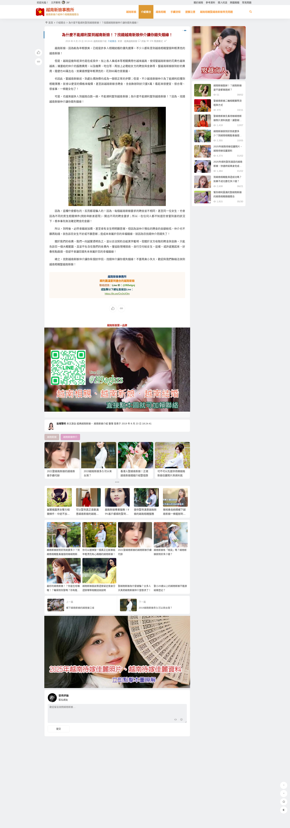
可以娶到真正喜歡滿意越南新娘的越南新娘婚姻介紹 (58, 513)
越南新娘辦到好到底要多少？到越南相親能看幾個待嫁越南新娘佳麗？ (63, 554)
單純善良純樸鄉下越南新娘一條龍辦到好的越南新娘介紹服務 (145, 513)
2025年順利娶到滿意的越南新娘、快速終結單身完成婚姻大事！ (227, 165)
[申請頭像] (183, 696)
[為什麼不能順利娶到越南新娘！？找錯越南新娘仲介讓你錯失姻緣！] (117, 156)
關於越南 (198, 2)
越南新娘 (131, 11)
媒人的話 (222, 2)
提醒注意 (190, 11)
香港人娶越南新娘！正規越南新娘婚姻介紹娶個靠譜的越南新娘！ (134, 475)
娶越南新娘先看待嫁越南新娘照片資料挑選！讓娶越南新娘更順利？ (227, 120)
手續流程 (176, 11)
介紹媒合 (146, 11)
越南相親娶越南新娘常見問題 (216, 11)
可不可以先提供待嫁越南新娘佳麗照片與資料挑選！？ (171, 475)
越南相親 (161, 11)
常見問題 (246, 2)
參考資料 (210, 2)
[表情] (181, 720)
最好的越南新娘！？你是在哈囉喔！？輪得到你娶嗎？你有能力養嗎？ (63, 590)
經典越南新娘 (130, 41)
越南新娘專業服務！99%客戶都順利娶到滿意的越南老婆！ (88, 513)
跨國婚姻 (234, 2)
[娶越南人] (219, 52)
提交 (58, 728)
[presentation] (168, 493)
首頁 (50, 22)
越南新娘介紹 (101, 423)
